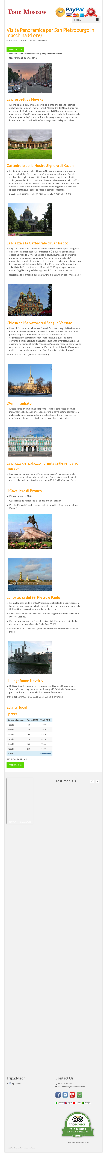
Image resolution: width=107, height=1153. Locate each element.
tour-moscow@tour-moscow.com (71, 1086)
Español (78, 1103)
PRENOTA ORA (15, 49)
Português (87, 1103)
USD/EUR (12, 822)
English (69, 1103)
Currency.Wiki (25, 822)
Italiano (61, 1103)
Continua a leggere (82, 796)
